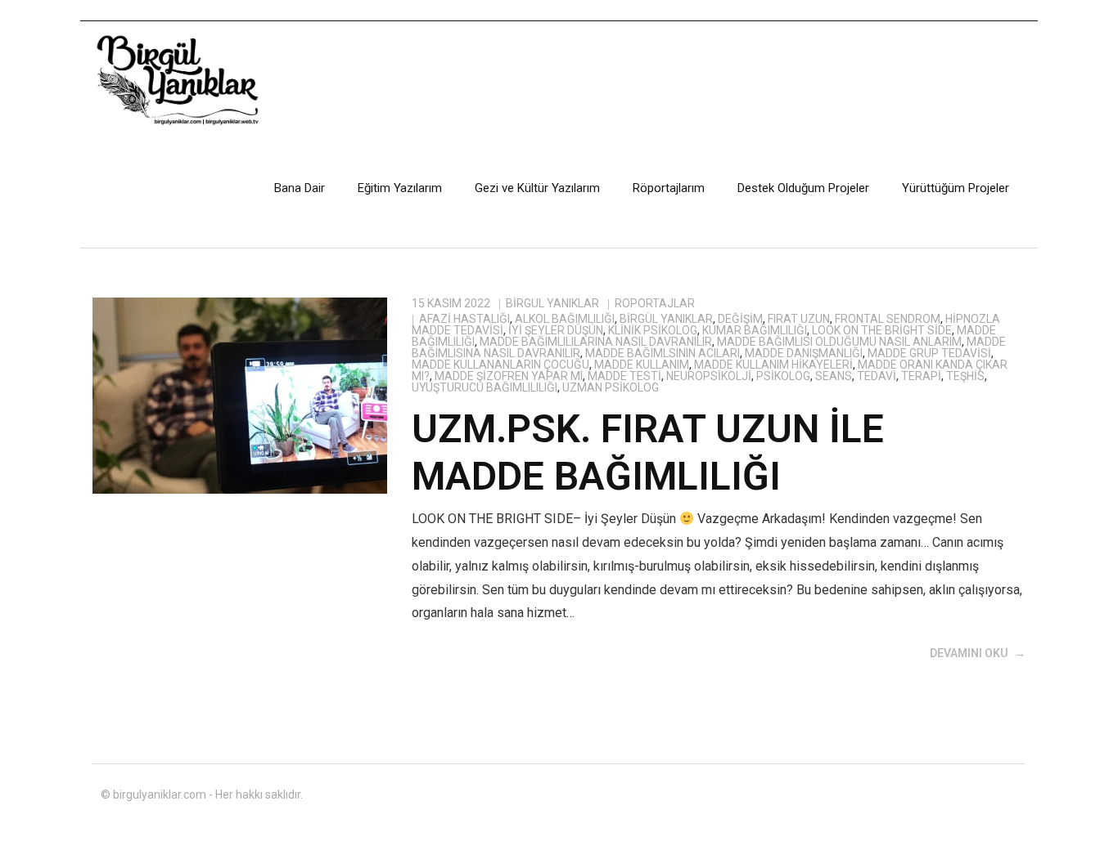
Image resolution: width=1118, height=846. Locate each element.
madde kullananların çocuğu (500, 364)
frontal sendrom (887, 318)
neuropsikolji (708, 376)
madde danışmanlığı (804, 353)
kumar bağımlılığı (754, 330)
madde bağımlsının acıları (662, 353)
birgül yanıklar (666, 318)
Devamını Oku (969, 653)
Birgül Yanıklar (552, 303)
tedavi (876, 376)
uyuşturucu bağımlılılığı (484, 387)
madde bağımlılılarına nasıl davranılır (596, 341)
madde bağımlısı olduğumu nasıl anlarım (839, 341)
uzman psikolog (610, 387)
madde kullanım (641, 364)
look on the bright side (882, 330)
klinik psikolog (652, 330)
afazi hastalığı (464, 318)
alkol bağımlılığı (565, 318)
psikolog (783, 376)
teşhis (965, 376)
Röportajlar (655, 303)
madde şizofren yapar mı (509, 376)
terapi (921, 376)
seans (833, 376)
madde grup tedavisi (929, 353)
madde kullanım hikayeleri (773, 364)
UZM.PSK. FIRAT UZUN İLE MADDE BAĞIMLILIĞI (648, 452)
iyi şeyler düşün (555, 330)
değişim (740, 318)
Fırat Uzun (799, 318)
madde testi (624, 376)
